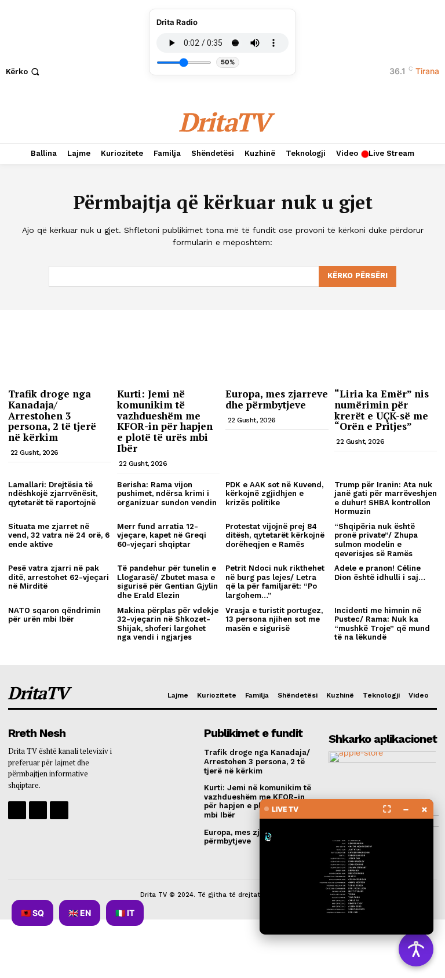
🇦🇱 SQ (32, 913)
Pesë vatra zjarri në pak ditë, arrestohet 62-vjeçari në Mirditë (58, 577)
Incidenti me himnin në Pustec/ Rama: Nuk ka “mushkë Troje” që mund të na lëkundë (382, 624)
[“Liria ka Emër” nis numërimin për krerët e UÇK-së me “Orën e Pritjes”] (385, 346)
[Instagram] (38, 810)
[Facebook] (17, 810)
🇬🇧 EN (79, 913)
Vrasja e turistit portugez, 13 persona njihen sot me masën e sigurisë (274, 619)
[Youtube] (59, 810)
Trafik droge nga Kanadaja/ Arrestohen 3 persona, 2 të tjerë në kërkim (52, 415)
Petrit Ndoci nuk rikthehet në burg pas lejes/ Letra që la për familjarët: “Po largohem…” (274, 582)
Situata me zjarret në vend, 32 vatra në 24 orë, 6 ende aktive (59, 535)
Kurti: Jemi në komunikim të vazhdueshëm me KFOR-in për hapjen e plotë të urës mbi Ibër (165, 420)
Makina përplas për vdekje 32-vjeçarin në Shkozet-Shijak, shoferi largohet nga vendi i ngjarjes (167, 624)
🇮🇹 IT (124, 913)
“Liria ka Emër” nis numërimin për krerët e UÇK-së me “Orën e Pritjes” (381, 410)
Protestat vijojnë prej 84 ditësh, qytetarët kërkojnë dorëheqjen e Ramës (274, 535)
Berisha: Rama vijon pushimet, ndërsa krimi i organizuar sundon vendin (167, 493)
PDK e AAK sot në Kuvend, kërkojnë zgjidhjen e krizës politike (274, 493)
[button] (24, 71)
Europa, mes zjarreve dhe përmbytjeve (276, 399)
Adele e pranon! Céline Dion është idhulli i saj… (379, 573)
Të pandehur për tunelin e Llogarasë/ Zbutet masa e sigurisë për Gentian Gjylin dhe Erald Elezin (167, 582)
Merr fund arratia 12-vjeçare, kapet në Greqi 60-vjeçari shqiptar (161, 535)
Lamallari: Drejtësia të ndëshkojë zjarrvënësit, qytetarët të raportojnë (52, 493)
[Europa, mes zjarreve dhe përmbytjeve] (277, 346)
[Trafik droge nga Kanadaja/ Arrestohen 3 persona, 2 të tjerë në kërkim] (59, 346)
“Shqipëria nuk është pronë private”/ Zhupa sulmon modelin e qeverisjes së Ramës (376, 540)
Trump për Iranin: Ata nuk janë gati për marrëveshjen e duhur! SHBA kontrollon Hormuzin (385, 498)
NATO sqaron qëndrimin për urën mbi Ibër (54, 615)
